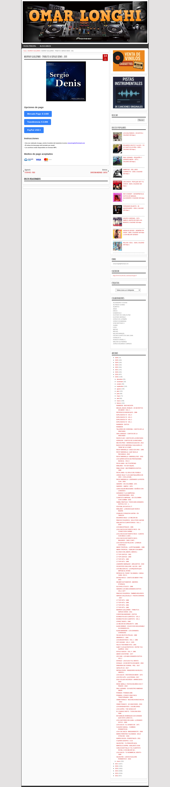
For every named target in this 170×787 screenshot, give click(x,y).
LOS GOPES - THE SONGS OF (126, 709)
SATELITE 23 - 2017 (122, 668)
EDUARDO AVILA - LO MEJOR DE (127, 517)
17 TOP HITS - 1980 (122, 607)
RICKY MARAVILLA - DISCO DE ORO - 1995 (130, 449)
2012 (116, 775)
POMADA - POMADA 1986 (124, 693)
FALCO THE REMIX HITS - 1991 (126, 644)
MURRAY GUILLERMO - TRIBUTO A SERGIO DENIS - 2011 (45, 57)
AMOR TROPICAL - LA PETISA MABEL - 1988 (130, 547)
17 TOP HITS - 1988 (122, 600)
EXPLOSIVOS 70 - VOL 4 (124, 415)
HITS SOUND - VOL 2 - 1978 (125, 642)
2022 (116, 367)
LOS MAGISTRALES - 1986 (124, 527)
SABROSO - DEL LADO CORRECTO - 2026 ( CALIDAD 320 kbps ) (132, 171)
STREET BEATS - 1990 (123, 621)
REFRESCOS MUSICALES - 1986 (126, 412)
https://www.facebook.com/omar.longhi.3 (125, 275)
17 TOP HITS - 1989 (122, 561)
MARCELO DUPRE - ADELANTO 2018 (128, 745)
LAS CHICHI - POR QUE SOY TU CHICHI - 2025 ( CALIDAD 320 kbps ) (133, 184)
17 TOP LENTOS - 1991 (123, 554)
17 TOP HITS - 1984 (122, 605)
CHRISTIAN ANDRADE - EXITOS (126, 614)
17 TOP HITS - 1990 (122, 559)
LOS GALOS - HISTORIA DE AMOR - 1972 (129, 675)
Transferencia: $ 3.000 (37, 122)
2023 (116, 365)
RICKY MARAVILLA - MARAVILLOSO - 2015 (129, 456)
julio (118, 391)
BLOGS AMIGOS (45, 46)
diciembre (120, 379)
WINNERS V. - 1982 (122, 637)
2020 (116, 372)
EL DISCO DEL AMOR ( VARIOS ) (126, 552)
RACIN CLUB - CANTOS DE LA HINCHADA (129, 438)
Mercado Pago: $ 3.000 (38, 114)
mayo (118, 396)
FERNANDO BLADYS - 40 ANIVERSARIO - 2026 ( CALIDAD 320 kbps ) (133, 208)
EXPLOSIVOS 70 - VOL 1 (124, 422)
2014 (116, 771)
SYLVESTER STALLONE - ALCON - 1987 (129, 566)
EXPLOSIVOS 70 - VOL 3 (124, 417)
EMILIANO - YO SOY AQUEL (125, 465)
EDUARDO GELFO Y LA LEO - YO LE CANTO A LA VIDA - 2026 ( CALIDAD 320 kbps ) (133, 147)
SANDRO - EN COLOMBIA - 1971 (126, 484)
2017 (116, 763)
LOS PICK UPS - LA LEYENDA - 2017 (127, 677)
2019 (116, 374)
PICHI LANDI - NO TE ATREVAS (126, 463)
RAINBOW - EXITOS (122, 424)
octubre (119, 384)
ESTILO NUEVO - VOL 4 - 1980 (126, 651)
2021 (116, 369)
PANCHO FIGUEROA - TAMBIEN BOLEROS (130, 593)
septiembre (120, 386)
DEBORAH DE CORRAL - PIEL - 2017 (128, 665)
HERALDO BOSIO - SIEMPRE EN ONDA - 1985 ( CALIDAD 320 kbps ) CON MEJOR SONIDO (133, 232)
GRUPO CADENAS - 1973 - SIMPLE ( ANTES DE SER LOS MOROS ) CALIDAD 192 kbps (132, 220)
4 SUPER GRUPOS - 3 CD (124, 740)
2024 (116, 362)
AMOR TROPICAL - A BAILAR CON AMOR (129, 549)
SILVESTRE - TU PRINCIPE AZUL (126, 743)
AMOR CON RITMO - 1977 (124, 654)
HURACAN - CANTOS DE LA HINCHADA (129, 440)
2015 (116, 768)
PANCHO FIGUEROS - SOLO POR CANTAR (130, 520)
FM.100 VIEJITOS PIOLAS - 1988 (126, 635)
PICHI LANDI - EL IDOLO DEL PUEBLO (128, 472)
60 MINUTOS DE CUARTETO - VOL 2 (128, 616)
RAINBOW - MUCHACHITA (124, 405)
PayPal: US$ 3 (34, 130)
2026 (116, 357)
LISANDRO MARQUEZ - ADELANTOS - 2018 (130, 564)
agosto (119, 389)
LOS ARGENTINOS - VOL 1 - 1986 (127, 640)
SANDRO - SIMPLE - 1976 (124, 486)
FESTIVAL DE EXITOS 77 (124, 506)
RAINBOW (119, 427)
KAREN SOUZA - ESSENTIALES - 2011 (128, 738)
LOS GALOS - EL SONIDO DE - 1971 (127, 724)
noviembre (120, 381)
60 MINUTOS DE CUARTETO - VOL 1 (128, 619)
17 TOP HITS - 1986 (122, 602)
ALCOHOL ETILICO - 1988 (124, 586)
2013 (116, 773)
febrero (119, 403)
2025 (116, 360)
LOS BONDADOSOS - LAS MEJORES (128, 706)
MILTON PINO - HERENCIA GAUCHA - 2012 (130, 443)
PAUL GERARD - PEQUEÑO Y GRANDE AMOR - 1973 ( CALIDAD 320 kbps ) (132, 159)
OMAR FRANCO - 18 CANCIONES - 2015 (129, 704)
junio (118, 393)
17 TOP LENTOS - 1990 (123, 557)
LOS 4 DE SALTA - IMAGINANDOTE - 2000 (129, 731)
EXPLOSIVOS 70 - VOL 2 (124, 419)
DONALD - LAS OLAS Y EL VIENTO (127, 660)
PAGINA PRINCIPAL (29, 46)
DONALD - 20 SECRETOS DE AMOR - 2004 (129, 663)
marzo (119, 401)
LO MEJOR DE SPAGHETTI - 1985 (127, 624)
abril (118, 398)
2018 (116, 377)
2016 (116, 766)
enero (118, 761)
